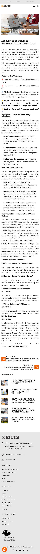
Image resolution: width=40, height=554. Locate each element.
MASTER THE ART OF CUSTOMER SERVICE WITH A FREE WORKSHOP (24, 391)
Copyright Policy (7, 521)
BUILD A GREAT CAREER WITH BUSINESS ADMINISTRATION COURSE (23, 382)
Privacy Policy (6, 518)
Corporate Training (8, 481)
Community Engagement (10, 469)
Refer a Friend (6, 506)
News (3, 478)
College (18, 1)
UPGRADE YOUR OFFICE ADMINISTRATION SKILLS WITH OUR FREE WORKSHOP (23, 410)
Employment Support (9, 472)
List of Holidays (7, 503)
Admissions (5, 491)
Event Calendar (7, 497)
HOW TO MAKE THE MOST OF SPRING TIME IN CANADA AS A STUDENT (23, 419)
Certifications (29, 1)
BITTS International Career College (17, 244)
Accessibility (6, 475)
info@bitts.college (11, 460)
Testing (8, 1)
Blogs (3, 494)
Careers (4, 509)
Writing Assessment (8, 500)
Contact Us (5, 524)
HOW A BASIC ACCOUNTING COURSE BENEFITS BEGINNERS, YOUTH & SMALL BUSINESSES (23, 401)
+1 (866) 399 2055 (17, 454)
